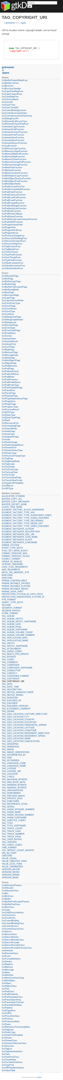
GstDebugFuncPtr (10, 118)
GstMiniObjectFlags (11, 360)
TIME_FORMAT (9, 847)
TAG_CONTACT (9, 673)
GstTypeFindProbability (13, 483)
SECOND (6, 605)
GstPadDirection (9, 366)
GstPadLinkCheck (10, 371)
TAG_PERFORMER (11, 793)
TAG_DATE (7, 684)
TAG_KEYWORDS (10, 760)
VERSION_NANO (10, 877)
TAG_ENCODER (9, 703)
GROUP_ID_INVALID (12, 561)
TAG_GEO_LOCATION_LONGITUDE (19, 730)
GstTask (6, 1054)
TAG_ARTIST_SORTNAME (15, 646)
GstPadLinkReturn (10, 374)
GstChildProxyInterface (13, 912)
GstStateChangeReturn (12, 445)
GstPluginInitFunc (10, 233)
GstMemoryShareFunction (14, 159)
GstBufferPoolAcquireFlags (14, 287)
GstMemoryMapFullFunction (15, 154)
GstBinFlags (7, 278)
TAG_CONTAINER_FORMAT (15, 676)
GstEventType (8, 328)
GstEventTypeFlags (11, 330)
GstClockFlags (9, 306)
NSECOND (7, 578)
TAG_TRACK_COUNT (12, 828)
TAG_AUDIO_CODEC (12, 651)
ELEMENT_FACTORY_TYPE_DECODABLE (23, 520)
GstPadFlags (8, 368)
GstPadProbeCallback (12, 214)
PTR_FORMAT (9, 599)
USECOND (7, 855)
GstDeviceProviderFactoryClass (17, 948)
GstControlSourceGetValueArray (17, 116)
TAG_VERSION (9, 842)
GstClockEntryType (11, 303)
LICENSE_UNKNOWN (12, 564)
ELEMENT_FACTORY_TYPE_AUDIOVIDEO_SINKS (27, 515)
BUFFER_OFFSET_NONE (14, 504)
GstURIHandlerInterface (13, 1067)
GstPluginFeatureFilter (12, 224)
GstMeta (6, 972)
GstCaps (6, 910)
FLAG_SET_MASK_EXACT (15, 550)
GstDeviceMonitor (10, 937)
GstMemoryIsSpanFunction (14, 151)
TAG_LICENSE (9, 768)
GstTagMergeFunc (10, 249)
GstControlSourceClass (13, 929)
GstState (6, 439)
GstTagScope (8, 464)
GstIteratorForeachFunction (14, 132)
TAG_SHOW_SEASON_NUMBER (18, 815)
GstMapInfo (7, 964)
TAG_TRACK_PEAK (11, 836)
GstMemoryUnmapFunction (14, 165)
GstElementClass (10, 953)
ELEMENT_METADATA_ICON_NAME (20, 537)
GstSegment (8, 1029)
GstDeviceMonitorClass (13, 940)
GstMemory (7, 967)
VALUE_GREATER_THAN (14, 861)
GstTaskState (8, 466)
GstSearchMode (9, 428)
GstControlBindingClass (13, 923)
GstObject (6, 983)
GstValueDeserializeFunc (13, 265)
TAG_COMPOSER (10, 665)
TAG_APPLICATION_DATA (14, 638)
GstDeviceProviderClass (13, 945)
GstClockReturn (9, 308)
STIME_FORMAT (10, 613)
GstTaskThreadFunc (11, 257)
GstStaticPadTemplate (12, 1035)
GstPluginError (9, 401)
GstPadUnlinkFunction (12, 222)
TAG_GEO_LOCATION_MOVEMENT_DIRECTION (25, 733)
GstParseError (8, 390)
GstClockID (7, 102)
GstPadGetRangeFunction (14, 205)
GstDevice (7, 931)
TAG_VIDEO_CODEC (12, 845)
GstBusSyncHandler (11, 88)
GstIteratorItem (9, 338)
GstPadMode (8, 377)
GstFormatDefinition (11, 959)
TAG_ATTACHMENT (11, 649)
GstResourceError (10, 423)
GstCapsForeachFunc (12, 94)
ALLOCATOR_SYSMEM (13, 496)
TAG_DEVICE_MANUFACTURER (17, 692)
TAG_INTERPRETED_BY (14, 755)
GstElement (7, 950)
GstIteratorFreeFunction (13, 135)
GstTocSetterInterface (12, 1062)
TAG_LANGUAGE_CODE (14, 763)
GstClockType (8, 311)
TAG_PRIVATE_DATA (12, 798)
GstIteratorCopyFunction (13, 126)
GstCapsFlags (8, 298)
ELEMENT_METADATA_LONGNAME (19, 542)
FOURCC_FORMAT (11, 559)
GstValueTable (8, 1070)
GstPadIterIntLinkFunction (14, 208)
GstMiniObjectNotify (11, 184)
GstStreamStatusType (12, 450)
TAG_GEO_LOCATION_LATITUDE (18, 727)
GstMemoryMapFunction (13, 156)
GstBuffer (6, 899)
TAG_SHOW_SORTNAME (14, 817)
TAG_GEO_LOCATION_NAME (16, 738)
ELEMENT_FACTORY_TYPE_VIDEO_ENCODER (25, 526)
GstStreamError (9, 447)
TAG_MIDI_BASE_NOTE (14, 782)
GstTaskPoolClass (10, 1057)
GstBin (5, 893)
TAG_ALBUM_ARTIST (12, 619)
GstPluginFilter (9, 227)
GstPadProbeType (10, 385)
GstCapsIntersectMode (12, 300)
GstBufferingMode (10, 289)
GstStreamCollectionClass (14, 1043)
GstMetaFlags (8, 358)
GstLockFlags (8, 347)
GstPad (5, 989)
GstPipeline (7, 1008)
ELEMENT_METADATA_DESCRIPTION (21, 531)
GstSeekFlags (8, 431)
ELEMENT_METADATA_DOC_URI (18, 534)
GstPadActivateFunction (13, 186)
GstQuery (6, 1024)
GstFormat (7, 336)
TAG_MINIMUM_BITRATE (14, 785)
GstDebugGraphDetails (12, 319)
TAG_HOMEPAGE (10, 747)
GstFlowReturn (9, 333)
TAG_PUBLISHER (10, 801)
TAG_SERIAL (8, 806)
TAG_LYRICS (8, 776)
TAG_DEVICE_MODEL (13, 695)
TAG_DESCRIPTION (11, 689)
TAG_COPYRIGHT (11, 679)
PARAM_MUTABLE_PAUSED (16, 583)
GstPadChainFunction (12, 192)
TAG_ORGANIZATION (12, 790)
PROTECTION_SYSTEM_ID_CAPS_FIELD (22, 594)
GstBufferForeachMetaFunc (15, 80)
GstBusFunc (8, 86)
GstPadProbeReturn (11, 382)
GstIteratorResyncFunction (14, 143)
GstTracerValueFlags (11, 477)
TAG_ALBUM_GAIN (11, 624)
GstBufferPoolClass (11, 904)
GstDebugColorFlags (11, 317)
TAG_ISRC (7, 757)
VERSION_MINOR (10, 875)
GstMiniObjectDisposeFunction (16, 178)
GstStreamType (9, 453)
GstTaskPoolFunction (12, 254)
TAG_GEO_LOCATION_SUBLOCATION (20, 741)
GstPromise (7, 1018)
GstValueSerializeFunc (12, 268)
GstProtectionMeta (10, 1021)
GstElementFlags (10, 325)
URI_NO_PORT (9, 853)
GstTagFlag (7, 458)
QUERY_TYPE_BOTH (12, 602)
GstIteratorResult (10, 341)
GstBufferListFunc (10, 83)
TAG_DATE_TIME (10, 687)
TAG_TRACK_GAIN (11, 831)
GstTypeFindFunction (12, 260)
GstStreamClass (9, 1040)
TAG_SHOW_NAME (11, 812)
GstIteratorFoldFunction (13, 129)
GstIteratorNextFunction (13, 140)
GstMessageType (10, 355)
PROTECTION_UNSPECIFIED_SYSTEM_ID (23, 597)
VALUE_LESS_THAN (12, 864)
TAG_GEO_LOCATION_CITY (15, 717)
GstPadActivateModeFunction (16, 189)
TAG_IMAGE (8, 749)
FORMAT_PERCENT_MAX (14, 553)
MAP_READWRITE (11, 569)
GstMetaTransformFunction (14, 173)
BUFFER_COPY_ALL (12, 499)
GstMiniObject (8, 980)
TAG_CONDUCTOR (11, 670)
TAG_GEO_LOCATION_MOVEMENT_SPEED (23, 736)
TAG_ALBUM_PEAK (11, 627)
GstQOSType (8, 412)
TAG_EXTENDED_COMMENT (16, 708)
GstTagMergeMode (11, 461)
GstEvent (6, 956)
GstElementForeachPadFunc (15, 124)
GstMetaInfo (7, 975)
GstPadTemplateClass (12, 997)
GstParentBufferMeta (12, 1005)
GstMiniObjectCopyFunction (15, 175)
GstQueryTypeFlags (11, 417)
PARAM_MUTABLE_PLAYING (16, 586)
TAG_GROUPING (10, 744)
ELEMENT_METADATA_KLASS (17, 539)
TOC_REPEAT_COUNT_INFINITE (18, 850)
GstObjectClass (9, 986)
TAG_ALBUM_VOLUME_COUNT (17, 632)
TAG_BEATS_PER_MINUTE (15, 654)
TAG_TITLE (7, 823)
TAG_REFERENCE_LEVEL (15, 804)
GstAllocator (7, 888)
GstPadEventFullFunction (14, 197)
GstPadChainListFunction (14, 195)
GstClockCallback (10, 99)
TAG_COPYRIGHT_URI (13, 681)
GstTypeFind (8, 1065)
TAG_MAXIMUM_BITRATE (14, 779)
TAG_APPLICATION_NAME (15, 640)
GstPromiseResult (10, 409)
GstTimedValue (9, 1059)
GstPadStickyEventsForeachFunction (19, 219)
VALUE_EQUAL (9, 858)
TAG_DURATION (10, 698)
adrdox (39, 1077)
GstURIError (7, 485)
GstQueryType (8, 415)
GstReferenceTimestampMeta (16, 1027)
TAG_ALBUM (8, 616)
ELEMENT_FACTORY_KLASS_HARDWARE (23, 510)
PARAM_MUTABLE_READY (15, 589)
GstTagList (7, 1048)
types (23, 23)
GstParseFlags (9, 393)
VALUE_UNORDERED (12, 866)
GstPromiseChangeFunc (13, 235)
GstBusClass (8, 907)
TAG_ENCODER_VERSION (15, 706)
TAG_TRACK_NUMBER (13, 834)
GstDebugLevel (9, 322)
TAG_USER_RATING (12, 839)
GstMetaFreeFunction (12, 167)
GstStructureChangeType (13, 456)
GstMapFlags (8, 349)
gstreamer (10, 23)
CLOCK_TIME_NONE (12, 507)
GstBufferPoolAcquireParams (15, 901)
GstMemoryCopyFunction (14, 148)
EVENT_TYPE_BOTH (12, 548)
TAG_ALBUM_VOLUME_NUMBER (18, 635)
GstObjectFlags (9, 363)
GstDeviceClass (9, 934)
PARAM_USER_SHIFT (12, 591)
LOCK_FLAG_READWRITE (15, 567)
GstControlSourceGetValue (14, 113)
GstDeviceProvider (10, 942)
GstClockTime (8, 105)
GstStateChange (9, 442)
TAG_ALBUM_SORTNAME (14, 629)
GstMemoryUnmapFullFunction (16, 162)
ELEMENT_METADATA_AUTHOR (18, 529)
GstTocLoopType (10, 472)
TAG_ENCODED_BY (11, 700)
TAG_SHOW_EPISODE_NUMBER (18, 809)
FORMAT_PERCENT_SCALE (16, 556)
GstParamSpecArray (11, 999)
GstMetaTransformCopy (13, 978)
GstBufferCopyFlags (11, 281)
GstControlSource (10, 926)
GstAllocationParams (12, 885)
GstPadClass (8, 991)
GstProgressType (10, 407)
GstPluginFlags (9, 404)
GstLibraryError (9, 344)
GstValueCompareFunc (12, 263)
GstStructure (8, 1046)
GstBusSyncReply (10, 295)
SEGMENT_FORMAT (12, 608)
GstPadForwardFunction (13, 203)
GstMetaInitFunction (11, 170)
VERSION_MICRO (10, 872)
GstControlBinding (10, 920)
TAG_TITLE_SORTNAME (14, 825)
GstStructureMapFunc (12, 243)
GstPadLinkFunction (11, 211)
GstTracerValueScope (12, 480)
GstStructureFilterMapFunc (14, 238)
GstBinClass (8, 896)
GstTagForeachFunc (11, 246)
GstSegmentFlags (10, 437)
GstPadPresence (10, 379)
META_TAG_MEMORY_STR (15, 572)
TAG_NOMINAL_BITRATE (14, 787)
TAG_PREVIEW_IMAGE (13, 796)
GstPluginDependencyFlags (15, 398)
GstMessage (8, 970)
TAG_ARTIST (8, 643)
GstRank (6, 420)
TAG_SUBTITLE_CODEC (14, 820)
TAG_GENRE (8, 711)
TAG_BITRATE (9, 657)
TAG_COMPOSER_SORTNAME (17, 668)
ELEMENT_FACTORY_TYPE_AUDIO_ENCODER (25, 518)
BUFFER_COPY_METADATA (16, 501)
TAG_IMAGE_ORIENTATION (15, 752)
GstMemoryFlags (10, 352)
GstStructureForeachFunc (14, 241)
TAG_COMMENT (10, 662)
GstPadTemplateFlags (12, 387)
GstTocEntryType (10, 469)
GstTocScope (8, 475)
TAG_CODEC (8, 659)
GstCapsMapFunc (10, 96)
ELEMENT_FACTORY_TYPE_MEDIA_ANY (22, 523)
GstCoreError (8, 314)
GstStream (7, 1037)
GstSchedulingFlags (11, 426)
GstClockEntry (9, 918)
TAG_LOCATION (10, 774)
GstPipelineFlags (10, 396)
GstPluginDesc (9, 1010)
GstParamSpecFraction (13, 1002)
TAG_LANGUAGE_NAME (14, 766)
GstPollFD (6, 1013)
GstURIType (7, 488)
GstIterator (7, 961)
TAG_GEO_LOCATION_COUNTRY (18, 719)
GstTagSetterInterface (12, 1051)
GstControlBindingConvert (14, 110)
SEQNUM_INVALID (11, 610)
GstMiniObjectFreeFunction (14, 181)
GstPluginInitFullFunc (12, 230)
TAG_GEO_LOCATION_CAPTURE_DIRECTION (24, 714)
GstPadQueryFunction (12, 216)
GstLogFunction (9, 146)
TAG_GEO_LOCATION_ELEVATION (19, 722)
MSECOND (7, 575)
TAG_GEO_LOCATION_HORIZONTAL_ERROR (24, 725)
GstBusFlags (8, 292)
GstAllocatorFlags (10, 276)
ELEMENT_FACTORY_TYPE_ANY (18, 512)
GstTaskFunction (10, 252)
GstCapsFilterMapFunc (12, 91)
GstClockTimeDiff (10, 107)
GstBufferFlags (9, 284)
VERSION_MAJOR (11, 869)
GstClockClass (9, 915)
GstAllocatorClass (10, 890)
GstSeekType (8, 434)
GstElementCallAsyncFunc (14, 121)
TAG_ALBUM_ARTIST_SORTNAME (19, 621)
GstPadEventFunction (12, 200)
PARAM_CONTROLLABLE (14, 580)
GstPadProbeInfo (10, 994)
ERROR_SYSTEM (10, 545)
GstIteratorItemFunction (13, 137)
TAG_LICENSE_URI (11, 771)
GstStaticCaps (9, 1032)
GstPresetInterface (11, 1016)
